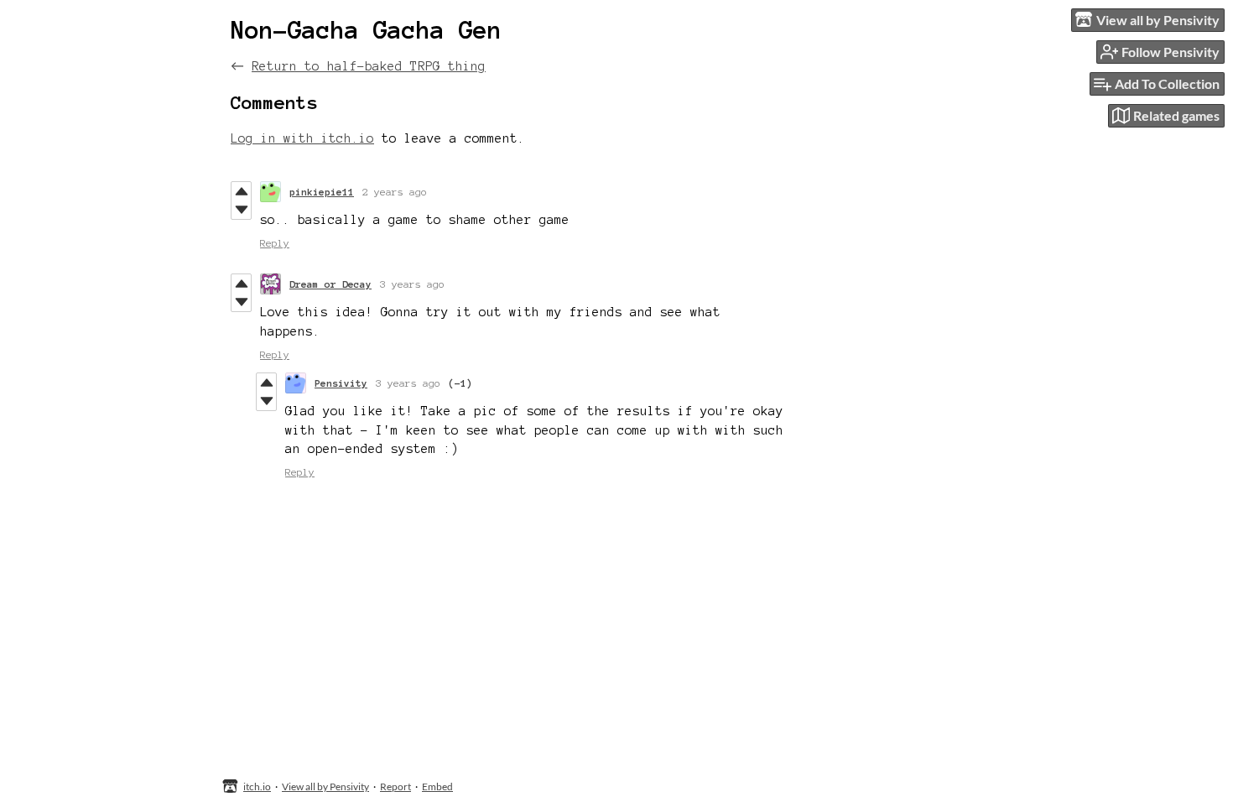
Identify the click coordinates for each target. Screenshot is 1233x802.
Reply (274, 242)
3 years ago (412, 284)
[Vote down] (241, 209)
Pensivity (341, 383)
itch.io (257, 786)
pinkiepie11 (321, 191)
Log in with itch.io (302, 138)
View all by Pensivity (325, 786)
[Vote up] (241, 191)
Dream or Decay (330, 284)
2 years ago (394, 191)
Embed (437, 786)
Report (395, 786)
